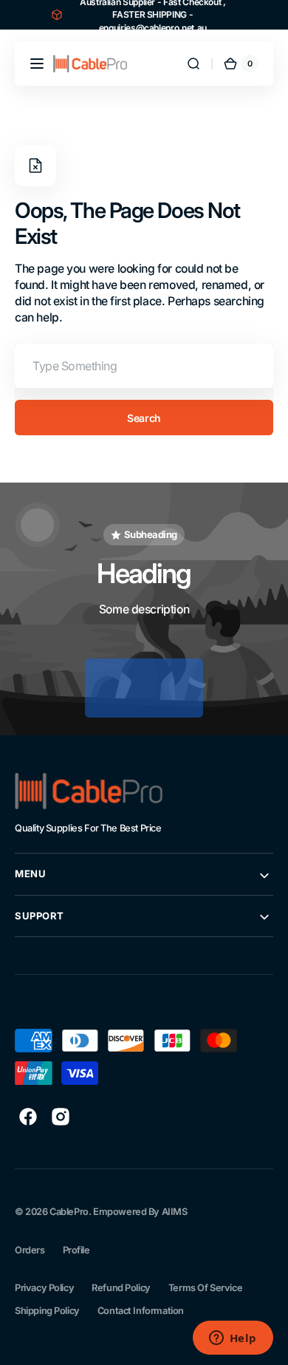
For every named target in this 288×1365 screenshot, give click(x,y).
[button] (37, 63)
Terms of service (205, 1287)
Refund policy (121, 1287)
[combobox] (144, 366)
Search (143, 418)
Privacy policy (44, 1287)
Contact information (140, 1310)
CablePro (69, 1211)
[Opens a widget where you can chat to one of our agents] (232, 1339)
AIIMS (175, 1211)
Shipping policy (47, 1310)
